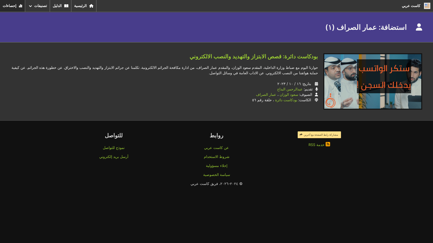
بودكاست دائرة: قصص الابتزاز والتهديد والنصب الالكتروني (254, 56)
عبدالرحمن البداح (290, 89)
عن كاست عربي (216, 147)
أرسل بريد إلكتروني (113, 156)
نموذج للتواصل (113, 147)
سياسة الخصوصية (216, 174)
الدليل (57, 6)
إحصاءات (9, 6)
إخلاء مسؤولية (216, 165)
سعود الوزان (289, 94)
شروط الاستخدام (216, 156)
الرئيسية (80, 6)
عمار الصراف (266, 94)
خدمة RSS (317, 144)
